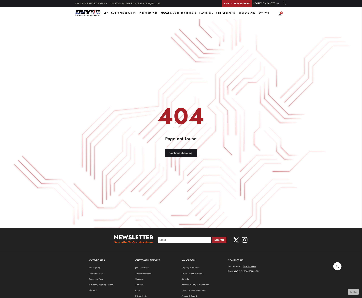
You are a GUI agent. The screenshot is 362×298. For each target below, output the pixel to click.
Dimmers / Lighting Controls (178, 13)
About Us (139, 284)
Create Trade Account (237, 3)
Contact (264, 13)
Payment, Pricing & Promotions (195, 284)
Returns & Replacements (192, 273)
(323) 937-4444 (116, 3)
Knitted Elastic (225, 13)
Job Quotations (142, 267)
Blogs (137, 290)
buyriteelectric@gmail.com (147, 3)
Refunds (185, 279)
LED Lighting (94, 267)
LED (106, 13)
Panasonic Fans (148, 13)
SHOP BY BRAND (247, 13)
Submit (219, 240)
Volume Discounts (143, 273)
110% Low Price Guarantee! (194, 290)
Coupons (139, 279)
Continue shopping (180, 153)
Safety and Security (123, 13)
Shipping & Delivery (190, 267)
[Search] (284, 3)
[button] (337, 266)
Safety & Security (96, 273)
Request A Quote (264, 3)
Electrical (206, 13)
